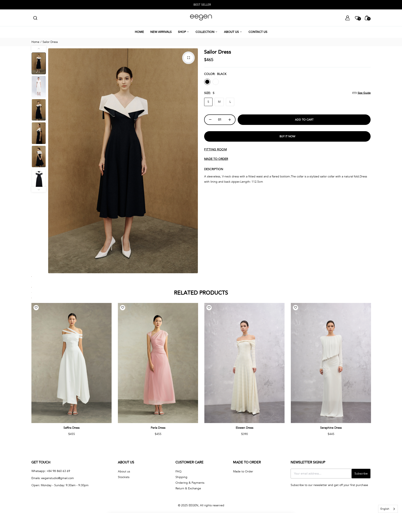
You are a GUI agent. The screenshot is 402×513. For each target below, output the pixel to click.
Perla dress (158, 428)
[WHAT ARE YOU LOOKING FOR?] (35, 18)
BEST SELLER (202, 5)
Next (193, 160)
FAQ (178, 471)
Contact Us (258, 32)
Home (139, 32)
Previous (52, 160)
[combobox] (388, 509)
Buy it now (287, 136)
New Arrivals (161, 32)
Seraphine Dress (331, 428)
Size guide (364, 93)
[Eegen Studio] (201, 18)
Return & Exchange (188, 488)
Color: (215, 74)
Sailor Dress (217, 52)
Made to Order (243, 471)
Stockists (123, 477)
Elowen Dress (244, 428)
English (384, 509)
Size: (209, 93)
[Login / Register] (347, 18)
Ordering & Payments (189, 483)
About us (232, 32)
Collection (205, 32)
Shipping (181, 477)
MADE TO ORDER (216, 159)
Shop (182, 32)
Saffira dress (71, 428)
